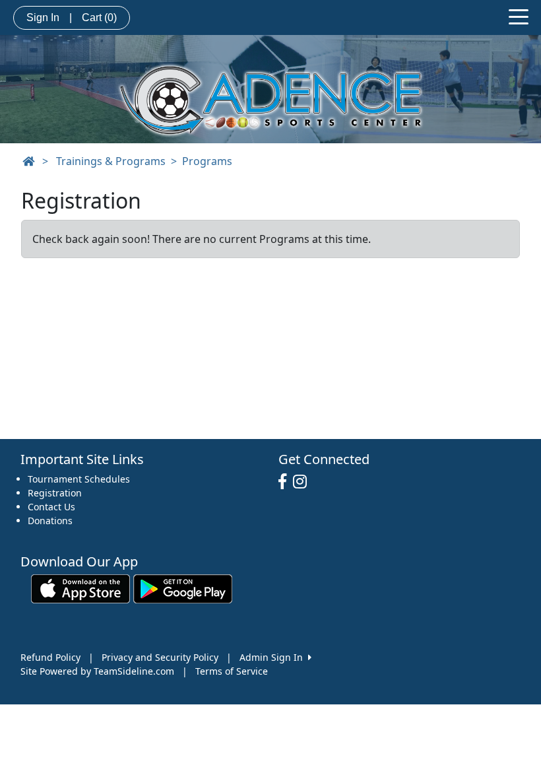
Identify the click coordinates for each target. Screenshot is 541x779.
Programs (207, 161)
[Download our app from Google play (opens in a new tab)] (182, 587)
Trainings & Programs (111, 161)
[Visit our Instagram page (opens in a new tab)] (303, 482)
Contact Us (51, 506)
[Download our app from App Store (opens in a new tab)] (80, 587)
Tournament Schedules (79, 479)
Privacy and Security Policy (160, 657)
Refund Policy (50, 657)
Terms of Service (231, 671)
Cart (99, 17)
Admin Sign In (273, 657)
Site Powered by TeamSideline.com (97, 671)
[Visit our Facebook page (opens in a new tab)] (285, 482)
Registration (55, 493)
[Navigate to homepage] (28, 161)
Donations (50, 520)
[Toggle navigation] (518, 16)
